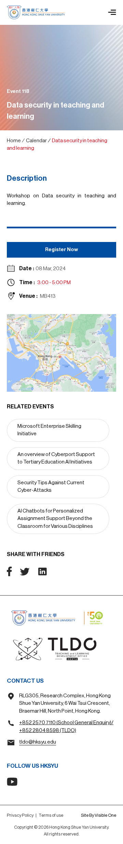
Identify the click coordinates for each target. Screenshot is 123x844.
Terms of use (51, 815)
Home (14, 140)
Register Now (61, 249)
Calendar (36, 140)
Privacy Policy (20, 815)
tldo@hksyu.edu (37, 742)
